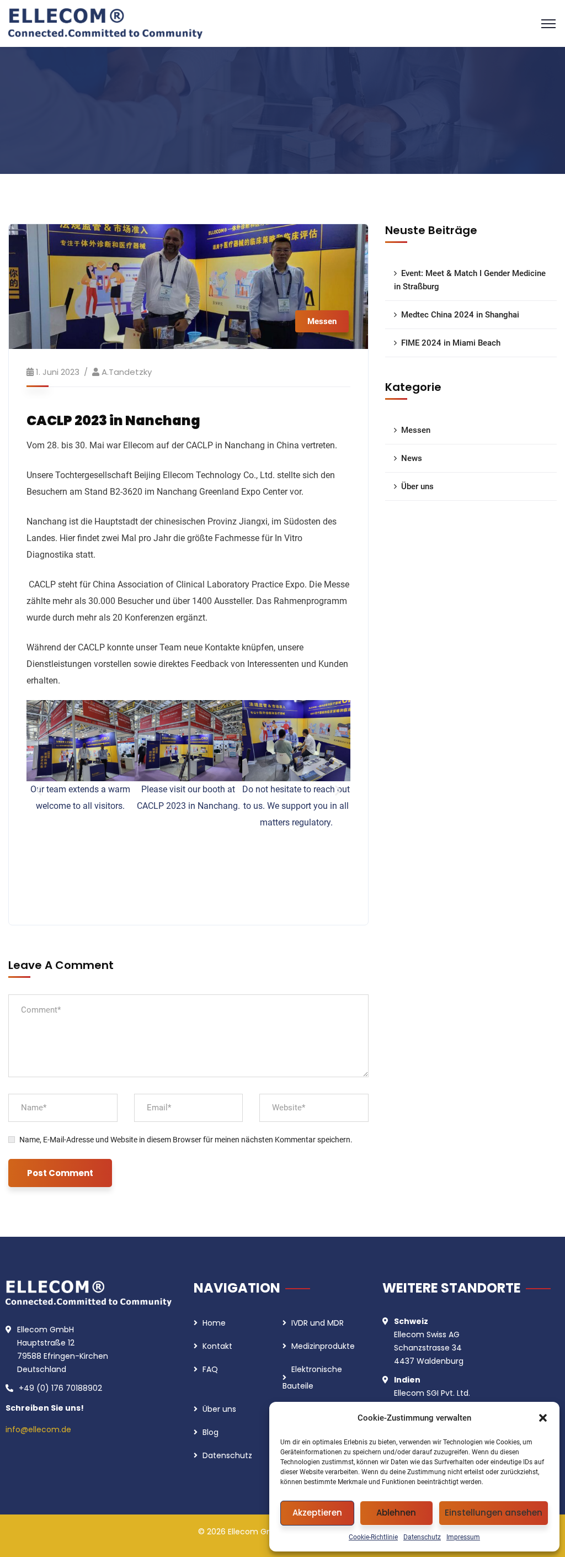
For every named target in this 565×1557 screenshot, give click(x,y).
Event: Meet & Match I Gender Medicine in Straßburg (470, 280)
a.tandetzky (127, 372)
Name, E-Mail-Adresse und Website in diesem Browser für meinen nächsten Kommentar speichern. (186, 1139)
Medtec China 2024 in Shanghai (460, 315)
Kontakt (217, 1346)
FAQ (210, 1369)
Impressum (463, 1537)
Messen (322, 321)
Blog (210, 1432)
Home (214, 1322)
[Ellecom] (105, 23)
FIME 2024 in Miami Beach (450, 343)
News (411, 458)
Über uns (417, 486)
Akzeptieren (317, 1512)
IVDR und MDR (317, 1322)
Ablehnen (396, 1512)
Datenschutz (422, 1537)
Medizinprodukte (323, 1346)
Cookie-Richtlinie (373, 1537)
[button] (542, 1417)
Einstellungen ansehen (493, 1512)
